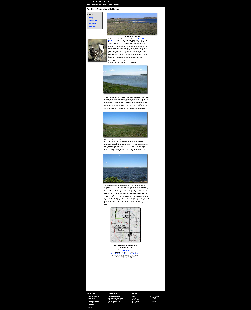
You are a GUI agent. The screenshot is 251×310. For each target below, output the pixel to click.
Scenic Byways (102, 4)
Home (88, 4)
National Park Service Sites (93, 296)
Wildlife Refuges (92, 22)
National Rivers (90, 299)
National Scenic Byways (114, 296)
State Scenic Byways (113, 302)
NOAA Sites (90, 307)
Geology (116, 4)
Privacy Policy (135, 301)
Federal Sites (94, 4)
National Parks (92, 18)
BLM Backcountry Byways (114, 301)
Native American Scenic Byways (116, 299)
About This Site (135, 299)
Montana (90, 17)
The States (110, 4)
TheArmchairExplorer (153, 300)
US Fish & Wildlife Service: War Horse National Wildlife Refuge (125, 253)
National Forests (92, 20)
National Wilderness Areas (93, 302)
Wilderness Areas (92, 23)
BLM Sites (90, 25)
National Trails (90, 304)
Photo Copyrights (136, 302)
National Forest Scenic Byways (115, 298)
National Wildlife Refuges (93, 301)
